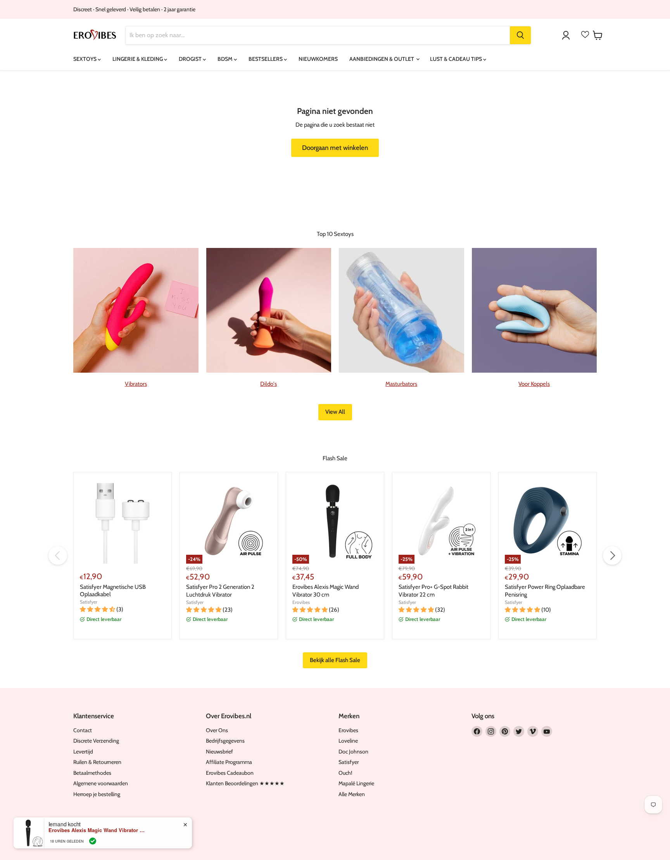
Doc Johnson (353, 751)
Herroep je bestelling (96, 794)
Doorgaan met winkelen (335, 147)
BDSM (226, 58)
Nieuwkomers (318, 58)
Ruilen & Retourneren (97, 762)
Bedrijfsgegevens (225, 740)
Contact (82, 730)
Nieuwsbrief (219, 751)
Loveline (348, 740)
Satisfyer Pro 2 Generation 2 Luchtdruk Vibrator (220, 590)
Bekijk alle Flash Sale (335, 660)
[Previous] (57, 555)
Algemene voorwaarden (100, 783)
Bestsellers (266, 58)
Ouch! (345, 772)
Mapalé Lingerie (356, 783)
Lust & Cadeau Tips (456, 58)
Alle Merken (351, 794)
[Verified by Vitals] (92, 841)
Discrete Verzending (96, 740)
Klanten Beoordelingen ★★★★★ (245, 783)
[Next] (612, 555)
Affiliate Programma (229, 762)
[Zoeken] (520, 35)
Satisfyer (88, 602)
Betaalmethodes (92, 772)
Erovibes (301, 602)
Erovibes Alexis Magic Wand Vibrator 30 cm (325, 590)
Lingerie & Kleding (138, 58)
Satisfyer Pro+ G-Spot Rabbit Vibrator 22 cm (433, 590)
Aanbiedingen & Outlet (382, 58)
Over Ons (217, 730)
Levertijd (83, 751)
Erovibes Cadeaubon (230, 772)
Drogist (191, 58)
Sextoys (85, 58)
